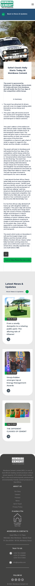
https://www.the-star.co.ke (20, 260)
